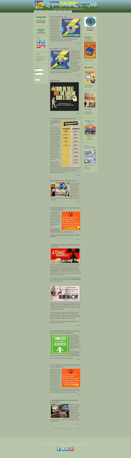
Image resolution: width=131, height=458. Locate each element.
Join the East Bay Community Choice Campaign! (41, 57)
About (36, 11)
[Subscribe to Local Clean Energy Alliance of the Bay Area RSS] (50, 433)
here (72, 358)
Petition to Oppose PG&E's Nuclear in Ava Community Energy (55, 386)
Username (37, 68)
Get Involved (41, 11)
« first (54, 428)
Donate (65, 11)
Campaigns (47, 11)
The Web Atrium (70, 453)
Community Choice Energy (41, 58)
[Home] (65, 5)
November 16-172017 (90, 136)
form (76, 390)
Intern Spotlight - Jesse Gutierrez (59, 49)
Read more (78, 43)
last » (67, 429)
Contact (69, 11)
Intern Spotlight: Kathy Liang (58, 17)
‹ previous (58, 428)
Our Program (38, 61)
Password (37, 72)
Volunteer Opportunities (40, 60)
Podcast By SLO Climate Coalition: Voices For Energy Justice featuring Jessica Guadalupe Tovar (65, 332)
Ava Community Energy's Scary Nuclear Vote (62, 119)
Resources (54, 11)
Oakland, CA (90, 139)
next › (79, 428)
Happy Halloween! (55, 81)
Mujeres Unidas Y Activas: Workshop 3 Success (63, 180)
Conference (59, 11)
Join (87, 444)
